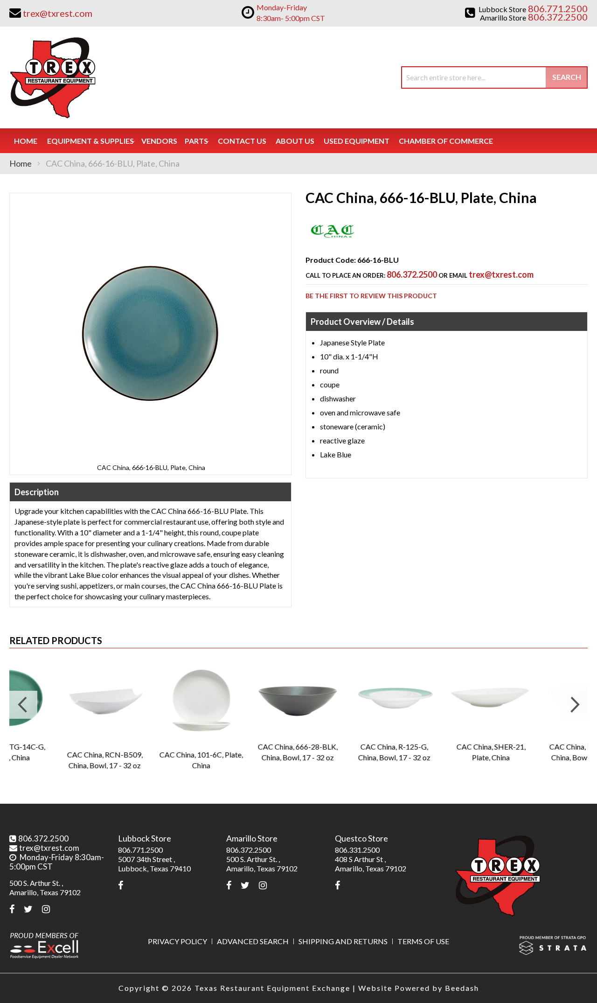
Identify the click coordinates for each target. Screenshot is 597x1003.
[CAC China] (332, 242)
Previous (23, 705)
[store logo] (52, 77)
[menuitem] (90, 140)
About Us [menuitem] (295, 140)
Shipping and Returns (343, 941)
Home (20, 163)
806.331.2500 (357, 849)
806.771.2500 (140, 849)
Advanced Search (253, 941)
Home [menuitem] (25, 140)
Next (574, 705)
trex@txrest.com (501, 274)
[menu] (298, 140)
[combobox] (494, 77)
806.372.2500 (412, 274)
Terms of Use (423, 941)
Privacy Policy (177, 941)
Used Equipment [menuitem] (356, 140)
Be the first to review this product (371, 296)
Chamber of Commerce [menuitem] (446, 140)
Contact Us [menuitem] (242, 140)
